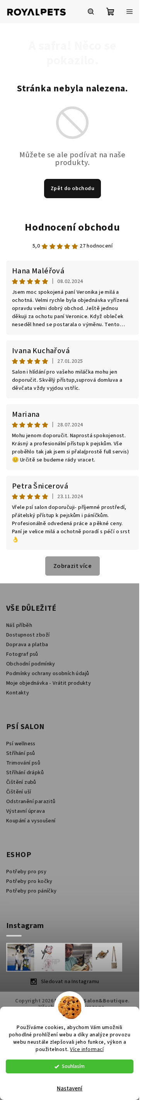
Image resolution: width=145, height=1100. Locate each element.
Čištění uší (18, 792)
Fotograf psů (22, 654)
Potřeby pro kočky (29, 881)
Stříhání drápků (25, 773)
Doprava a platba (27, 645)
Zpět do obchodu (72, 188)
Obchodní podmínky (30, 664)
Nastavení (69, 1089)
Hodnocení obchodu (72, 227)
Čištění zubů (21, 782)
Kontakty (17, 693)
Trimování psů (23, 763)
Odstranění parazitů (31, 801)
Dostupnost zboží (27, 635)
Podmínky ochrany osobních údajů (47, 673)
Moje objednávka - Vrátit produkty (48, 683)
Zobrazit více (72, 566)
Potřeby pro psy (26, 872)
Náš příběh (19, 625)
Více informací (87, 1049)
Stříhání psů (20, 753)
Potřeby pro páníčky (31, 891)
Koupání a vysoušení (31, 821)
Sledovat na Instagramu (70, 981)
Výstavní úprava (25, 811)
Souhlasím (73, 1066)
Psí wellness (21, 744)
